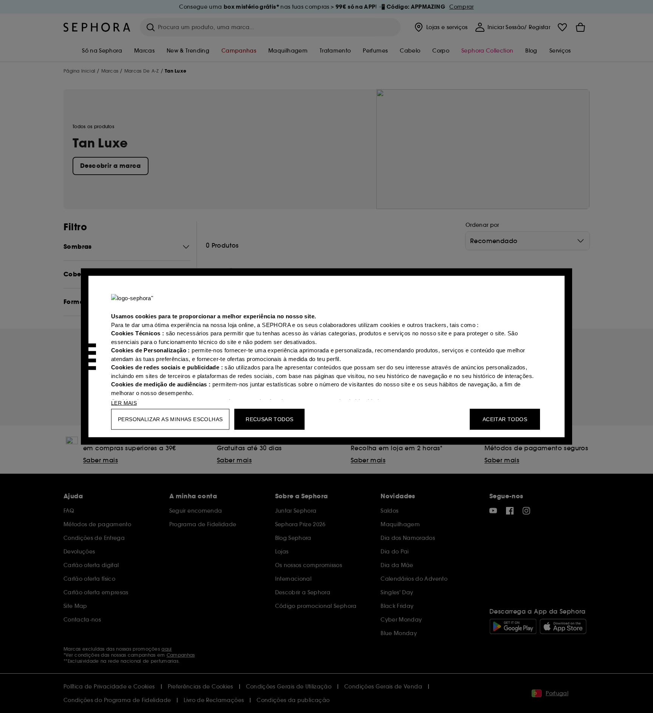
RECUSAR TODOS (269, 419)
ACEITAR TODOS (505, 419)
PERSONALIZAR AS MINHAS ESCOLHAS (170, 419)
